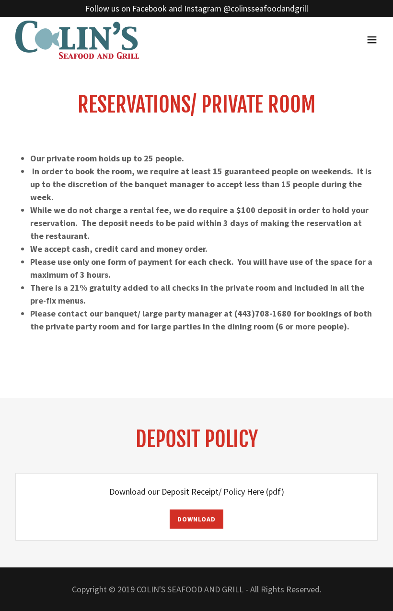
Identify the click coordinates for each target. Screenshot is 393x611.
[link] (77, 40)
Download (196, 519)
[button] (371, 39)
